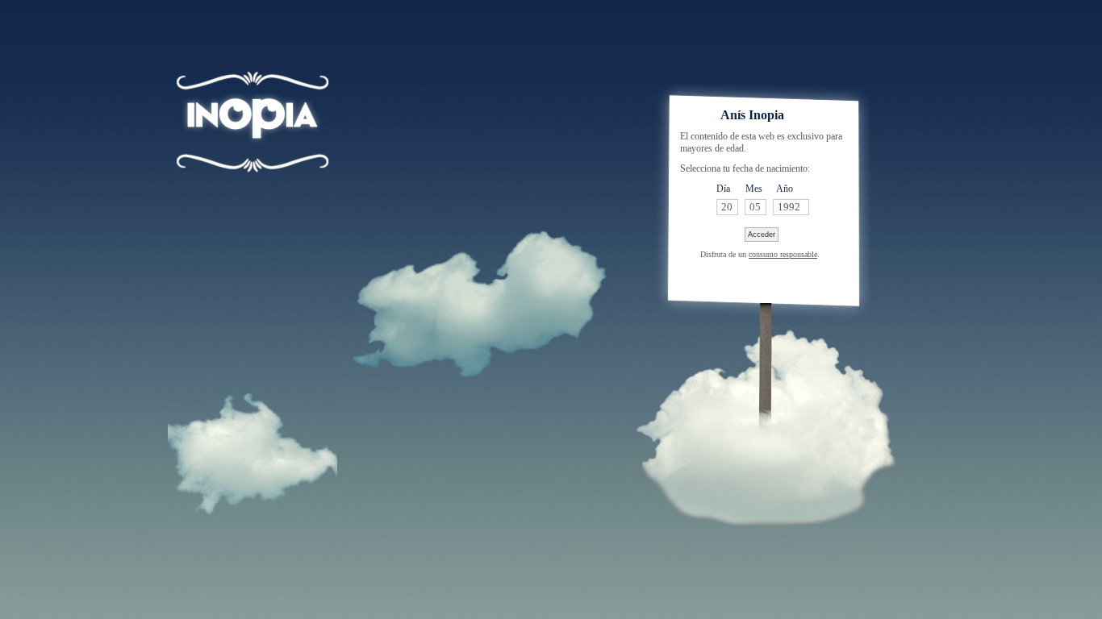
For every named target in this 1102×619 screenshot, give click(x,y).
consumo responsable (783, 254)
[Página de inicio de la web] (252, 145)
